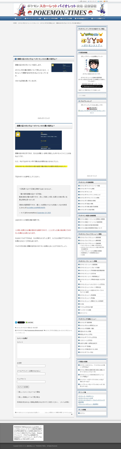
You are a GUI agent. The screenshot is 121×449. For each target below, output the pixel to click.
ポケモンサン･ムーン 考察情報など (89, 276)
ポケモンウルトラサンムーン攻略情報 (90, 243)
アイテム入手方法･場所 (86, 307)
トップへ (19, 18)
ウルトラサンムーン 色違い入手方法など (91, 245)
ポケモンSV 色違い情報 (86, 203)
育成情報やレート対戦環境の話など (90, 253)
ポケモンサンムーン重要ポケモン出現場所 (91, 301)
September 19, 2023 (44, 213)
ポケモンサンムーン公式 (85, 398)
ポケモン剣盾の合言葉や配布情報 (89, 225)
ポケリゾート (83, 313)
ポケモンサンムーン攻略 (34, 18)
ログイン (82, 413)
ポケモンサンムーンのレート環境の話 (90, 287)
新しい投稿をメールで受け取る (29, 397)
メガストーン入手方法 (86, 340)
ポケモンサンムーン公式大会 (88, 273)
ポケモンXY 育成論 (85, 346)
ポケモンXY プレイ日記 (86, 352)
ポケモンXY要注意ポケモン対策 (89, 349)
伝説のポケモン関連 (85, 331)
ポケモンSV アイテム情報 (87, 188)
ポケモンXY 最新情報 (86, 322)
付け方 (25, 327)
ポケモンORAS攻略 (52, 18)
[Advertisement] (43, 38)
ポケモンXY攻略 (67, 18)
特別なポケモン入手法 (86, 334)
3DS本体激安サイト (82, 18)
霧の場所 (35, 327)
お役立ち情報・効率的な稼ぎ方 (88, 343)
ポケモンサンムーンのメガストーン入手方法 (92, 284)
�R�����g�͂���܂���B (34, 330)
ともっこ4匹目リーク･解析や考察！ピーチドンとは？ (58, 412)
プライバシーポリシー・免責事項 (88, 404)
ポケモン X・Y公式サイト (86, 396)
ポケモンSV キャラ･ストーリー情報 (90, 185)
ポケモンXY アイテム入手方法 (88, 337)
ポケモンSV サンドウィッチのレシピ (90, 194)
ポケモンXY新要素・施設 (87, 328)
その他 (83, 255)
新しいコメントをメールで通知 (29, 392)
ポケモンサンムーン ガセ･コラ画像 (89, 267)
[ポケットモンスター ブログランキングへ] (92, 109)
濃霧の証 (30, 327)
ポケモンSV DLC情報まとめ (53, 330)
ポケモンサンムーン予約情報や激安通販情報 (92, 270)
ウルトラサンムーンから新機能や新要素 (91, 251)
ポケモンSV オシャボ (86, 191)
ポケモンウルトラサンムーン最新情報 (90, 237)
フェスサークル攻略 (85, 310)
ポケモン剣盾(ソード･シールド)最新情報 (91, 222)
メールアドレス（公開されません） (29, 371)
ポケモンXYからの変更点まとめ (89, 325)
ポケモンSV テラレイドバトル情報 (89, 197)
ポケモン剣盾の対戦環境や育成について (91, 228)
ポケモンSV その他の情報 (87, 209)
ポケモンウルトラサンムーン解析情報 (90, 240)
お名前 (19, 363)
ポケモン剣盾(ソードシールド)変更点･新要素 (92, 219)
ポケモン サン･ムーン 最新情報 (88, 264)
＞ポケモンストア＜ (91, 45)
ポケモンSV (19, 327)
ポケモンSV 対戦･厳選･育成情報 (89, 206)
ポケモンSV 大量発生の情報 (88, 200)
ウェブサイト (21, 379)
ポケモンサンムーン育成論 (87, 298)
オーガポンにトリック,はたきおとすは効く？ (27, 412)
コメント (20, 342)
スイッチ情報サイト (99, 18)
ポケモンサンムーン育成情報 (88, 295)
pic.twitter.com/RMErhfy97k (36, 207)
